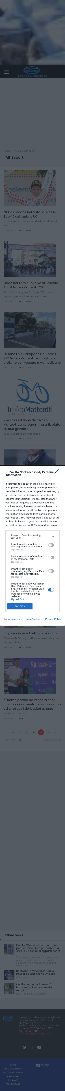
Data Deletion (12, 619)
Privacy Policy (53, 619)
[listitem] (32, 536)
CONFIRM (20, 606)
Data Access (32, 619)
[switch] (51, 545)
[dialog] (32, 545)
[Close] (58, 472)
